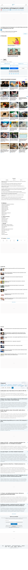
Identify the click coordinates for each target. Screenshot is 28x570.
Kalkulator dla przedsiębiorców (6, 205)
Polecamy (2, 326)
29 (21, 240)
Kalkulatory (4, 203)
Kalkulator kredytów (4, 210)
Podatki (6, 384)
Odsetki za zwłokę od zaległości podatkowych (7, 225)
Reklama (15, 546)
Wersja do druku (8, 63)
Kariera (6, 546)
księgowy (10, 61)
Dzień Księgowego (3, 61)
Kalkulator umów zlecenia (5, 207)
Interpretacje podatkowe (5, 234)
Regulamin (23, 545)
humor (7, 61)
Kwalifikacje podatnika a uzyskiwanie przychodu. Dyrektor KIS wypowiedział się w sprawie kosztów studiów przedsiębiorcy (13, 190)
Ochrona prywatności (8, 545)
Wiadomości (2, 384)
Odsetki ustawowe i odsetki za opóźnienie (7, 224)
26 (10, 240)
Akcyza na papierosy (4, 232)
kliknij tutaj (18, 527)
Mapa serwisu (20, 546)
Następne (25, 33)
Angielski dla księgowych (20, 385)
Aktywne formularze (6, 216)
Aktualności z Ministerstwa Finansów (12, 385)
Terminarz (4, 238)
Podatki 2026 (3, 266)
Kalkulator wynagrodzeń (5, 206)
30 (24, 240)
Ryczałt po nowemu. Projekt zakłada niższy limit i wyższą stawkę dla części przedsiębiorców (13, 199)
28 (17, 240)
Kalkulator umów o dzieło (5, 208)
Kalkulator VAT (3, 211)
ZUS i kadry (20, 384)
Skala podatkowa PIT (4, 226)
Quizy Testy (3, 233)
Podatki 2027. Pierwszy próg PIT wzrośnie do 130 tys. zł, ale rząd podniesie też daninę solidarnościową (12, 195)
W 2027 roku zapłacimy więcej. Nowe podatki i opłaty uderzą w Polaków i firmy (11, 183)
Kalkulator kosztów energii (5, 209)
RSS (8, 546)
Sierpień (8, 238)
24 (3, 240)
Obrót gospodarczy (15, 384)
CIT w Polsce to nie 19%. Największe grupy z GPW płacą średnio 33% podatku (11, 191)
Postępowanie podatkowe (5, 218)
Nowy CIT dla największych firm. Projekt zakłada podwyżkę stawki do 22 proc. (11, 198)
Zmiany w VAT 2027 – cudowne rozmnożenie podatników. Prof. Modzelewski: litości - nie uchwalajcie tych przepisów (12, 186)
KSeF (25, 385)
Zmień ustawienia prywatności (16, 545)
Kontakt (12, 546)
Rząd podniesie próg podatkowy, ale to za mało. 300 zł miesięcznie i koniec (11, 184)
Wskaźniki (4, 223)
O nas (3, 545)
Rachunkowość (4, 217)
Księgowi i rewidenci (3, 385)
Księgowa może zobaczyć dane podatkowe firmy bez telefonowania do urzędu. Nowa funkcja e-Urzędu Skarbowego (13, 181)
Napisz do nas (21, 63)
